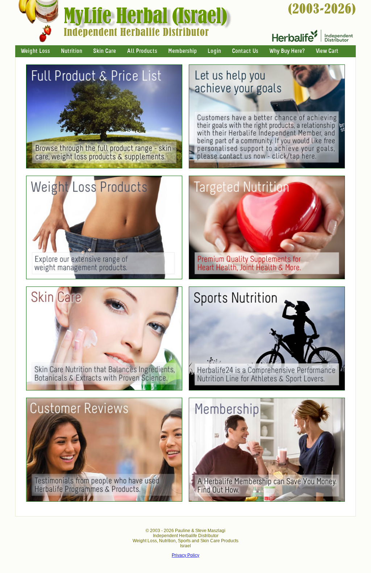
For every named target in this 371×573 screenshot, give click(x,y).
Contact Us (245, 51)
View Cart (327, 51)
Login (214, 51)
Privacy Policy (185, 555)
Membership (182, 51)
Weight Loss (35, 51)
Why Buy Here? (287, 51)
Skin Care (104, 51)
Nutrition (71, 51)
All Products (142, 51)
